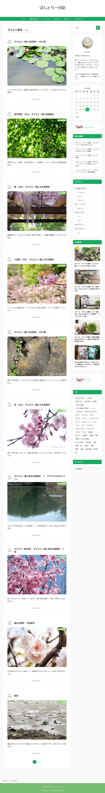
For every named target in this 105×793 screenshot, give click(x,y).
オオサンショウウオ (91, 412)
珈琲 (76, 449)
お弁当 (89, 398)
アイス (93, 408)
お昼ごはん (78, 401)
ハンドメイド (81, 204)
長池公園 (88, 449)
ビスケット (90, 425)
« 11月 (77, 117)
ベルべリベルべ (80, 429)
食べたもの (80, 212)
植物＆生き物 (81, 188)
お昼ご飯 (87, 401)
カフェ (92, 415)
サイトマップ (58, 787)
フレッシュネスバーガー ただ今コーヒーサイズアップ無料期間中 (86, 171)
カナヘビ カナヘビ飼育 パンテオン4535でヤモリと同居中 (86, 150)
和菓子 (85, 435)
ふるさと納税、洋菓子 (82, 408)
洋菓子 (86, 446)
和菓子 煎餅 (94, 435)
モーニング (90, 429)
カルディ (78, 418)
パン (79, 216)
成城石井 (88, 442)
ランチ (84, 432)
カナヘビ (80, 200)
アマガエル (81, 192)
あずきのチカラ (80, 398)
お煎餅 (94, 401)
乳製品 (90, 432)
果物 (76, 446)
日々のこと (80, 224)
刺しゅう (80, 208)
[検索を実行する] (98, 28)
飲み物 (96, 449)
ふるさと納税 (79, 405)
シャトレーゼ (94, 418)
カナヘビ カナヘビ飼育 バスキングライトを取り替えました (86, 144)
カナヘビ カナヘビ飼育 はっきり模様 (86, 156)
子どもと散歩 (79, 442)
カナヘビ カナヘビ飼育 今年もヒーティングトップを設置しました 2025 (86, 164)
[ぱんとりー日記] (52, 7)
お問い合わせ (47, 787)
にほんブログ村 (89, 128)
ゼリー (77, 422)
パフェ (77, 425)
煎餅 (92, 446)
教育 (95, 442)
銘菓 (82, 449)
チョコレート (86, 422)
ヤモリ (80, 196)
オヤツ (80, 220)
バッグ (94, 422)
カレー (85, 418)
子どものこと (81, 229)
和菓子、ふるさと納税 (82, 439)
